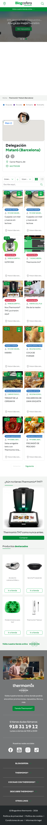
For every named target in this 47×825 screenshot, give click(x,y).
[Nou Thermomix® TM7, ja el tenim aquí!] (13, 290)
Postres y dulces (12, 210)
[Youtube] (19, 750)
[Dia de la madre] (34, 290)
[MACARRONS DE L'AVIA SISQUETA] (34, 380)
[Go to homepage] (23, 3)
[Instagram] (28, 750)
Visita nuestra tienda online (22, 9)
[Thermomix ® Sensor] (35, 607)
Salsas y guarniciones (13, 436)
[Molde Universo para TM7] (13, 607)
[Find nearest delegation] (5, 4)
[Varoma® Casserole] (35, 565)
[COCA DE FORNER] (34, 335)
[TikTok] (36, 750)
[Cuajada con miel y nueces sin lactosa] (13, 199)
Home (5, 98)
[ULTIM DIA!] (13, 244)
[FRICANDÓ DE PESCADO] (34, 426)
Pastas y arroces (33, 391)
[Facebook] (10, 750)
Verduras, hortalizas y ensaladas (17, 391)
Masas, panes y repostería (36, 346)
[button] (42, 4)
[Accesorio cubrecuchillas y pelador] (13, 565)
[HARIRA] (13, 335)
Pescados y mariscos (35, 436)
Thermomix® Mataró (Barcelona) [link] (21, 98)
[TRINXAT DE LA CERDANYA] (13, 380)
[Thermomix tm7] (34, 244)
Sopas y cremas (11, 346)
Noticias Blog (10, 255)
